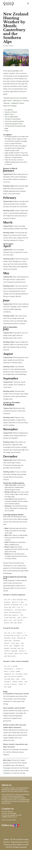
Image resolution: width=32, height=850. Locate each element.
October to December (13, 119)
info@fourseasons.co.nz (9, 817)
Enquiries (6, 770)
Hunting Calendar (9, 240)
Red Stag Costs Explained (18, 266)
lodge (8, 452)
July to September (11, 117)
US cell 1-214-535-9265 (9, 813)
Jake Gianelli (9, 46)
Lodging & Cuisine (17, 103)
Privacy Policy (11, 820)
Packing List (17, 100)
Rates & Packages (9, 106)
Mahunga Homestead (20, 749)
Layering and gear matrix (14, 124)
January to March (11, 112)
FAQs (7, 130)
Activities (17, 452)
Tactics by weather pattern (14, 121)
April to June (9, 114)
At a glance (9, 110)
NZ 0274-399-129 (7, 811)
